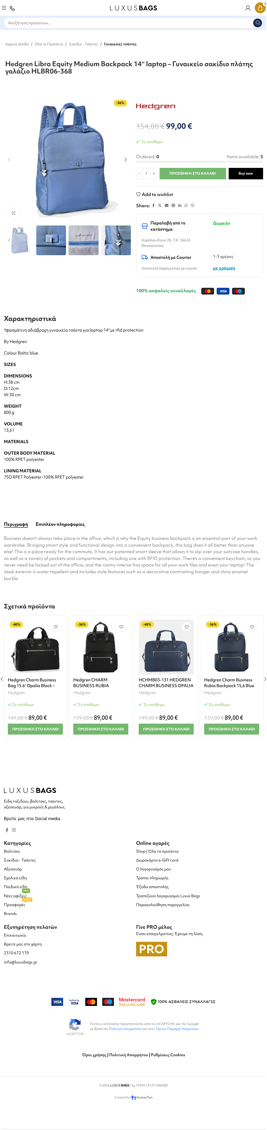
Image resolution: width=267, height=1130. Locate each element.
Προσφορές (17, 903)
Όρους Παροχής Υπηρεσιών (177, 1029)
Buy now (246, 173)
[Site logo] (133, 7)
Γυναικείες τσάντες (120, 44)
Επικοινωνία (15, 935)
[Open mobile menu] (4, 8)
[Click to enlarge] (14, 213)
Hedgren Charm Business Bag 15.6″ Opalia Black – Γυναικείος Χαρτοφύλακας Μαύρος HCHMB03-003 (33, 688)
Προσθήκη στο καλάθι (192, 173)
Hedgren (16, 692)
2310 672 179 (16, 953)
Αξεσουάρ (13, 869)
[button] (9, 159)
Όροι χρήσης (94, 1055)
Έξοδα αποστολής (152, 886)
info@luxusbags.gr (20, 962)
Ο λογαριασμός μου (153, 869)
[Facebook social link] (153, 205)
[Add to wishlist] (55, 626)
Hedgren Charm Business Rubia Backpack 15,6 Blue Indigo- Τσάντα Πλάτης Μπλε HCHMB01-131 (229, 688)
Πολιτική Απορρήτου (128, 1055)
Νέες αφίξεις (16, 895)
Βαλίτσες (12, 851)
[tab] (16, 524)
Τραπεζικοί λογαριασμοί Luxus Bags (168, 896)
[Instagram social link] (13, 830)
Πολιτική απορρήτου (125, 1029)
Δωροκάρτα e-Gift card (157, 860)
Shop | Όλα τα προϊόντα (157, 851)
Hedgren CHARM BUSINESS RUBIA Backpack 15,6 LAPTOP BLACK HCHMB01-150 (96, 688)
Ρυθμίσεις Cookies (168, 1055)
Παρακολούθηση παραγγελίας (163, 904)
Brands (10, 913)
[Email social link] (166, 205)
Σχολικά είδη (15, 878)
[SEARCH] (257, 23)
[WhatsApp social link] (186, 205)
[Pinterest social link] (173, 205)
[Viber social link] (192, 205)
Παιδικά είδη (15, 886)
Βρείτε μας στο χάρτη (23, 944)
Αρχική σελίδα (17, 44)
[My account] (247, 8)
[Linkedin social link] (180, 205)
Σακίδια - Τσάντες (83, 44)
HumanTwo (144, 1097)
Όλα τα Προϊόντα (49, 44)
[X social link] (159, 205)
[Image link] (30, 790)
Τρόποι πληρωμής (152, 878)
